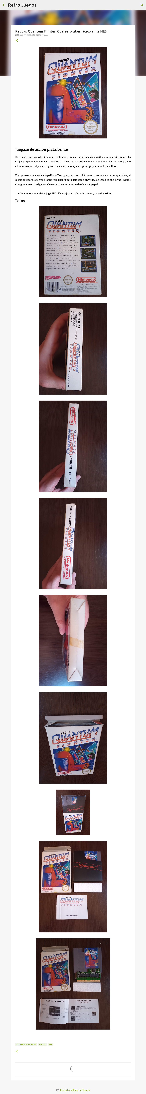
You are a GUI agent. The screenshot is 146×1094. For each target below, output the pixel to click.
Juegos (42, 1044)
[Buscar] (142, 5)
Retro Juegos (22, 4)
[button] (17, 41)
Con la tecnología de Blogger (75, 1090)
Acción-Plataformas (26, 1044)
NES (50, 1044)
